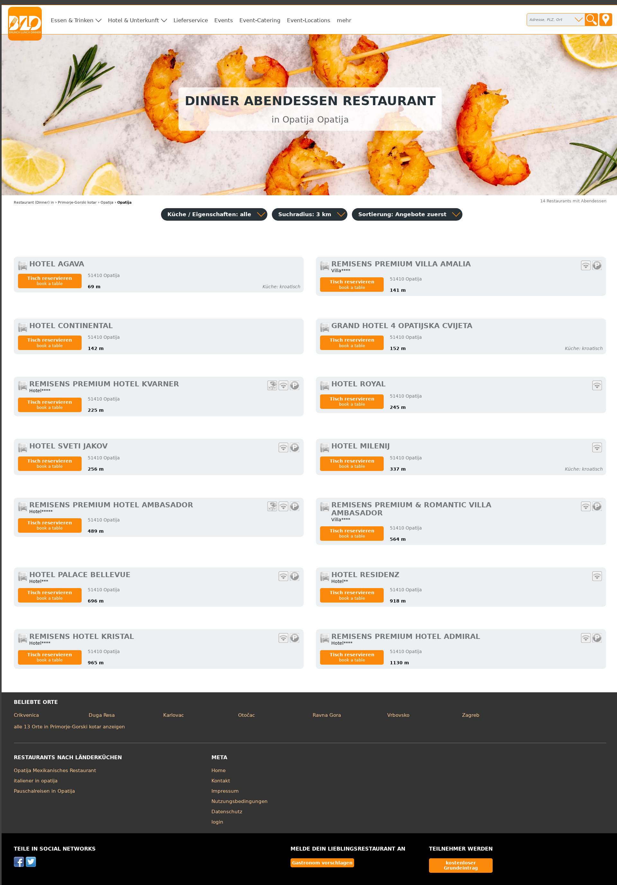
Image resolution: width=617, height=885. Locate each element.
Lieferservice (191, 20)
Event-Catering (260, 20)
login (217, 822)
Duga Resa (102, 715)
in (34, 202)
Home (218, 770)
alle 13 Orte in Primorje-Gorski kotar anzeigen (69, 727)
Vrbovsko (398, 715)
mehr (344, 20)
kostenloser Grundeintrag (461, 865)
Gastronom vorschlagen (322, 862)
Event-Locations (308, 20)
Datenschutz (226, 812)
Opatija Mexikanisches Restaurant (55, 770)
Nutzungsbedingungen (239, 801)
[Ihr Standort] (605, 19)
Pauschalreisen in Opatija (44, 791)
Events (223, 20)
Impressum (225, 791)
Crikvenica (26, 715)
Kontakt (220, 781)
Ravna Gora (327, 715)
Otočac (246, 715)
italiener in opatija (36, 781)
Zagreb (470, 715)
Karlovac (173, 715)
